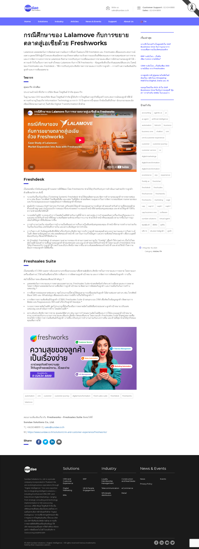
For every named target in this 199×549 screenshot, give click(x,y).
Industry (59, 21)
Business (167, 125)
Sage (168, 200)
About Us (128, 21)
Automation (29, 396)
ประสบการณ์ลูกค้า (157, 231)
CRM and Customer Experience (68, 481)
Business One (147, 131)
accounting (146, 113)
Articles (75, 21)
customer (48, 396)
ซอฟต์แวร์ (145, 225)
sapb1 (159, 206)
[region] (35, 528)
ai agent (145, 119)
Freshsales (158, 187)
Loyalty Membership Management (108, 481)
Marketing (159, 200)
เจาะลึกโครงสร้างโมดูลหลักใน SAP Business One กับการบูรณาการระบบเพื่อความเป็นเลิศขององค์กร (156, 47)
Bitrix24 (158, 125)
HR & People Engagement (89, 489)
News (142, 479)
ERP (156, 175)
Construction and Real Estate (128, 480)
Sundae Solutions (149, 218)
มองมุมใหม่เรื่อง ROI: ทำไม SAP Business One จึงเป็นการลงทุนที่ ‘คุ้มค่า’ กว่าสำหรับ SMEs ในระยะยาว (157, 90)
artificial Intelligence (160, 119)
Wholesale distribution (106, 494)
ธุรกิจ (162, 225)
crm (39, 396)
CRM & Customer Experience (153, 137)
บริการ (144, 231)
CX (160, 150)
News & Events (93, 21)
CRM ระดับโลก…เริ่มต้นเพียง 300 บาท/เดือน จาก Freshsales (155, 67)
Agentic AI (158, 113)
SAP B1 (151, 206)
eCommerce (127, 488)
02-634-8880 (169, 7)
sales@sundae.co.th (120, 10)
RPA (64, 495)
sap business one (149, 212)
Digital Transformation (81, 396)
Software (163, 212)
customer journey (62, 396)
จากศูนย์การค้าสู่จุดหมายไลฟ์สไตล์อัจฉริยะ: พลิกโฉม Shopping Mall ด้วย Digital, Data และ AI (155, 78)
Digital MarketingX (149, 156)
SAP (143, 206)
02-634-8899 (155, 10)
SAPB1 (168, 206)
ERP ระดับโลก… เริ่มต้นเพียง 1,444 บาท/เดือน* (151, 57)
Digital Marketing (67, 489)
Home (27, 21)
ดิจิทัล (155, 225)
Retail (124, 493)
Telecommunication (110, 488)
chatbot (159, 131)
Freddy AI (145, 181)
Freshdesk (115, 396)
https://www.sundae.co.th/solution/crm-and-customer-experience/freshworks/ (67, 432)
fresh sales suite (100, 396)
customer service (149, 150)
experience (165, 175)
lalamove (28, 402)
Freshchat (157, 181)
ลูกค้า (169, 231)
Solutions (43, 21)
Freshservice (147, 193)
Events (163, 479)
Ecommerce (146, 175)
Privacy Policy (146, 484)
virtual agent (164, 218)
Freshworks (127, 396)
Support (112, 21)
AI (166, 113)
